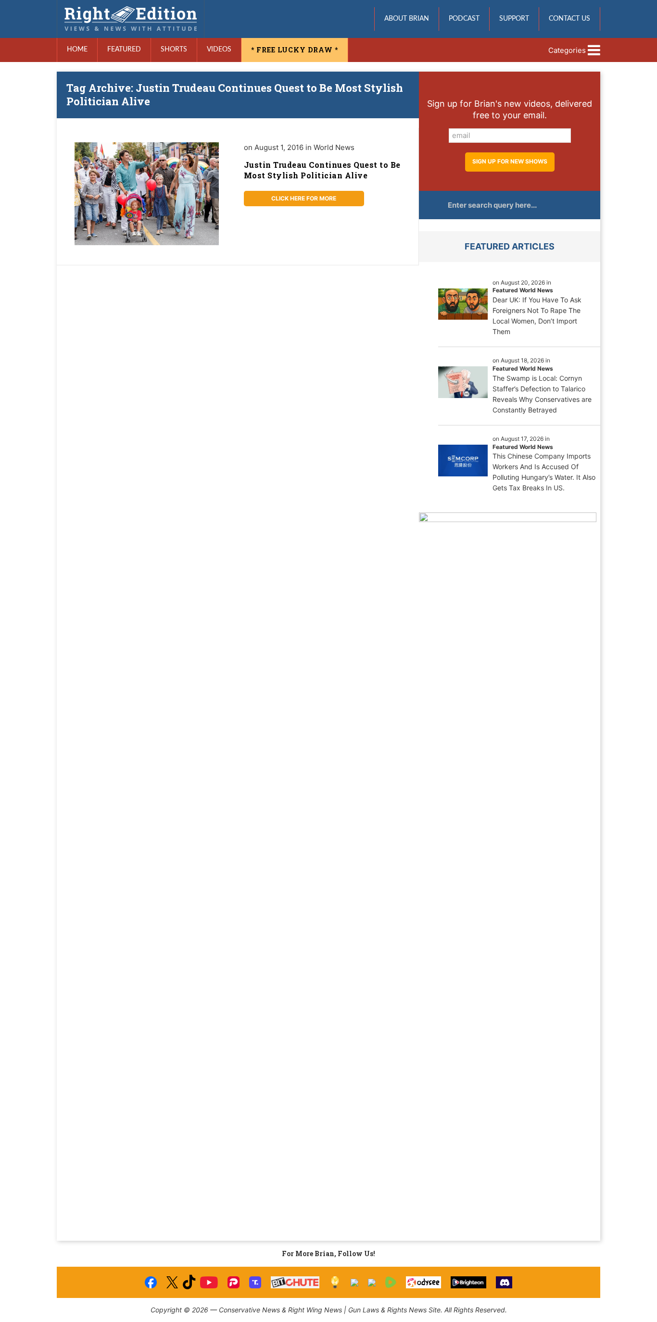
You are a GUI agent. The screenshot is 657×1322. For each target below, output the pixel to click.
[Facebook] (151, 1282)
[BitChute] (295, 1282)
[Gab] (354, 1282)
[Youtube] (208, 1282)
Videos (219, 49)
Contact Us (569, 18)
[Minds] (335, 1282)
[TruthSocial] (255, 1282)
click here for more (303, 198)
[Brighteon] (469, 1282)
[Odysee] (423, 1282)
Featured (124, 49)
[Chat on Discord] (504, 1282)
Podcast (464, 18)
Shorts (174, 49)
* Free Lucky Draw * (294, 49)
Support (514, 18)
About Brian (406, 18)
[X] (172, 1282)
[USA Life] (371, 1282)
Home (77, 49)
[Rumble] (390, 1282)
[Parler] (233, 1282)
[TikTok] (189, 1282)
